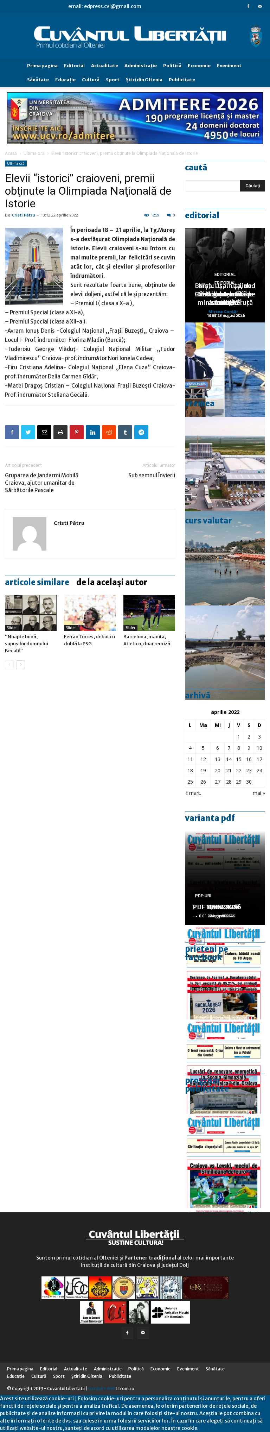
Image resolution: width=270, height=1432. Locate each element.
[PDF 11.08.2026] (225, 972)
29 (239, 781)
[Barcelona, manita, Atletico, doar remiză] (149, 612)
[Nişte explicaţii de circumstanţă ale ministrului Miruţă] (225, 369)
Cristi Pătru (23, 215)
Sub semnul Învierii (151, 475)
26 (203, 781)
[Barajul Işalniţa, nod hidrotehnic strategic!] (225, 652)
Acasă (11, 153)
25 (190, 781)
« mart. (193, 793)
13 (217, 759)
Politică (172, 66)
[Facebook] (248, 6)
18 (190, 770)
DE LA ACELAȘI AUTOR (111, 582)
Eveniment (229, 66)
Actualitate (104, 66)
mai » (259, 793)
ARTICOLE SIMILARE (37, 582)
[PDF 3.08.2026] (225, 1066)
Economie (199, 66)
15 (239, 759)
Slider (12, 628)
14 (229, 759)
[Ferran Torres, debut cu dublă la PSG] (90, 612)
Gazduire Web (102, 1388)
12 (203, 759)
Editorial (74, 66)
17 (259, 759)
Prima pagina (42, 66)
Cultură (90, 80)
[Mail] (260, 6)
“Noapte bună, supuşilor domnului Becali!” (26, 644)
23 (249, 770)
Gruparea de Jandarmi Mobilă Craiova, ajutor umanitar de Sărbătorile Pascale (41, 483)
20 (217, 770)
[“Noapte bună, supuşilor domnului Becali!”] (31, 612)
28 (229, 781)
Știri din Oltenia (144, 80)
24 (259, 770)
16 (249, 759)
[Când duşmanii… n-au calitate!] (225, 464)
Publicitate (182, 80)
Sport (113, 80)
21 (229, 770)
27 (217, 781)
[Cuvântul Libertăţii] (135, 36)
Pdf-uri (203, 895)
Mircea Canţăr (223, 311)
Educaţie (65, 80)
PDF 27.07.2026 (217, 907)
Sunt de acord (215, 1428)
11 (190, 759)
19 (203, 770)
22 (239, 770)
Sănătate (38, 80)
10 (259, 748)
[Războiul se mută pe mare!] (225, 558)
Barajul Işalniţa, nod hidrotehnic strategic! (225, 294)
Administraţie (140, 66)
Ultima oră (34, 153)
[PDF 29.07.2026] (225, 1161)
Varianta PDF (210, 818)
